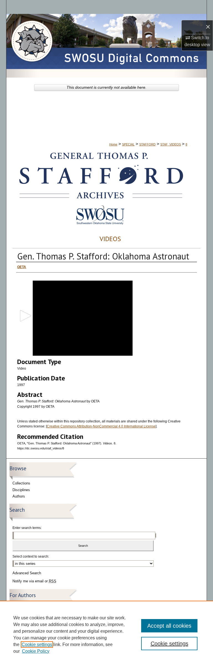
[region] (106, 634)
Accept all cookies (169, 626)
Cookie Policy (35, 651)
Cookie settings (37, 644)
